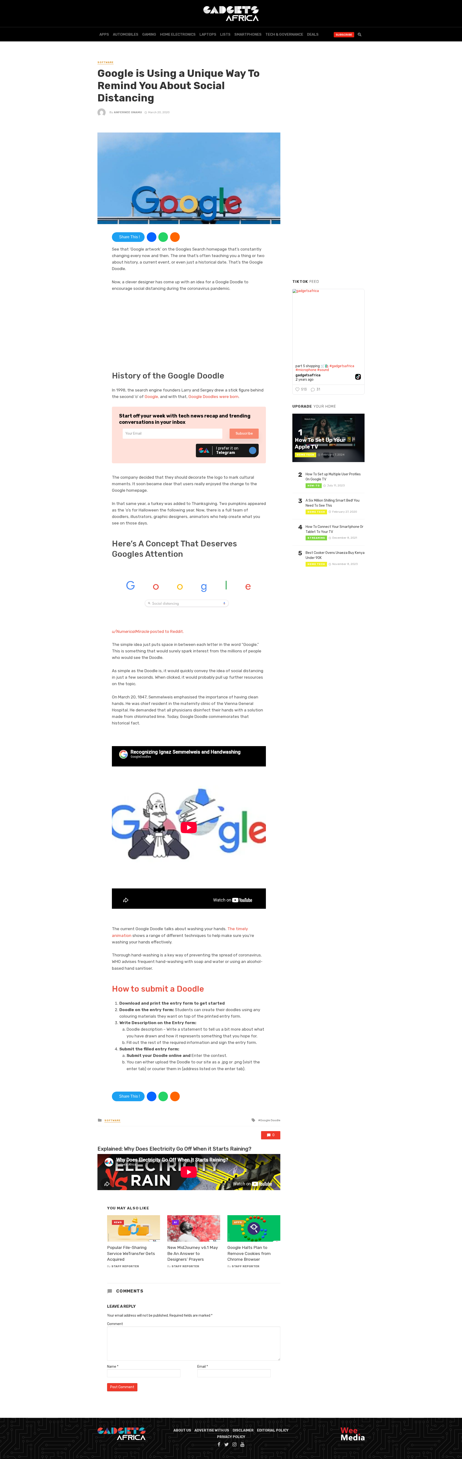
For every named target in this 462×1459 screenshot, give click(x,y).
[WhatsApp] (163, 237)
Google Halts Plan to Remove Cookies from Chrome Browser (249, 1253)
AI (175, 1222)
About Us (182, 1430)
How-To (314, 485)
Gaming (149, 34)
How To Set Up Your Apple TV (320, 443)
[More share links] (175, 237)
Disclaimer (243, 1430)
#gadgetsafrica (341, 366)
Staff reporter (125, 1266)
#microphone (305, 370)
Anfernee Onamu (128, 112)
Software (105, 62)
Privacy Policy (231, 1437)
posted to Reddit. (148, 631)
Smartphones (248, 34)
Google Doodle (270, 1120)
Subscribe (344, 34)
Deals (313, 34)
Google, (152, 396)
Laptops (207, 34)
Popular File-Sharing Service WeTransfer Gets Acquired (131, 1253)
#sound (323, 370)
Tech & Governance (284, 34)
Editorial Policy (273, 1430)
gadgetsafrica (308, 375)
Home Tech (305, 454)
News (118, 1222)
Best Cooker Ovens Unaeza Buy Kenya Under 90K (335, 555)
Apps (104, 34)
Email (202, 1367)
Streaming (316, 538)
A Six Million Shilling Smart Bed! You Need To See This (332, 503)
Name (112, 1367)
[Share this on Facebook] (151, 237)
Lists (225, 34)
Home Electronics (178, 34)
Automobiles (125, 34)
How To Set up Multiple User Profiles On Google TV (333, 476)
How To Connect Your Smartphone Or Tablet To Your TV (334, 529)
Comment (115, 1324)
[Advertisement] (328, 202)
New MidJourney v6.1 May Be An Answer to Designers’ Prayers (192, 1253)
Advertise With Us (211, 1430)
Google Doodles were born (213, 396)
